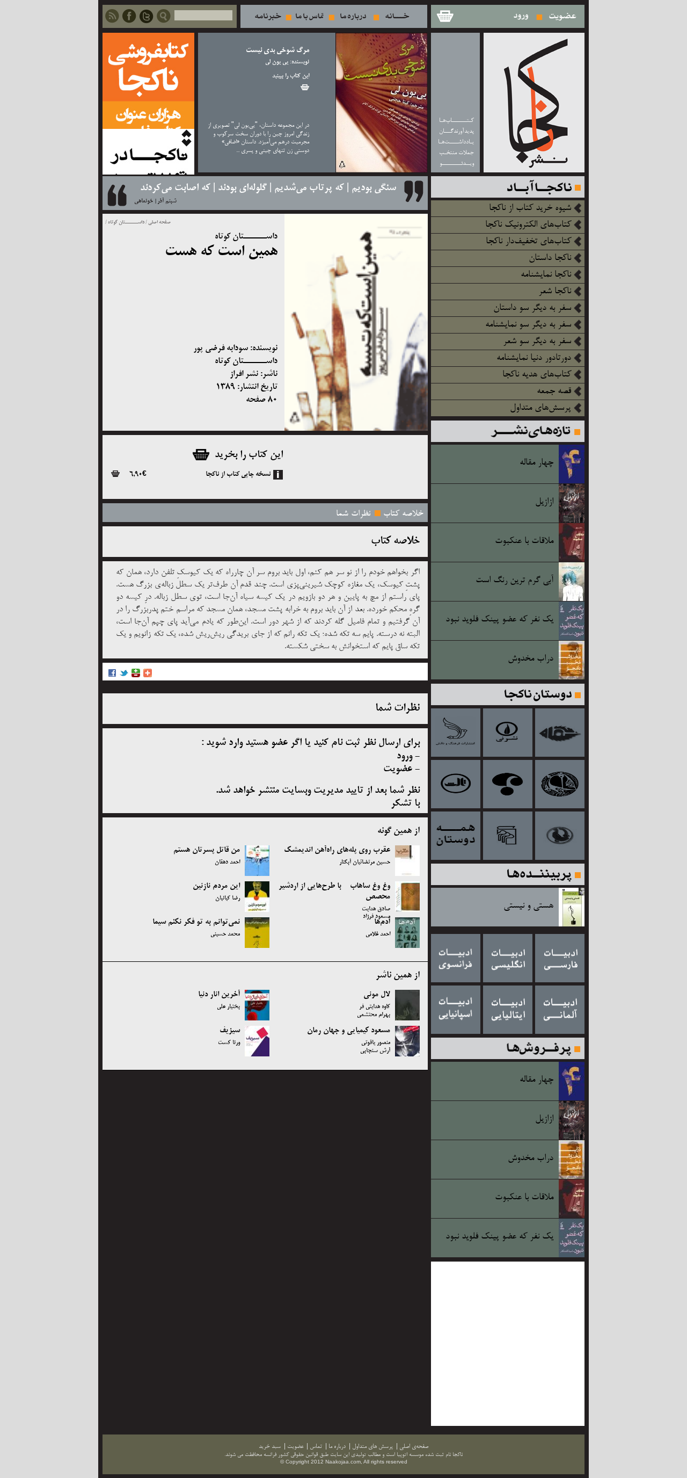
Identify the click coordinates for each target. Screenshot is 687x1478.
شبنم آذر (167, 201)
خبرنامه (268, 16)
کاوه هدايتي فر (374, 1007)
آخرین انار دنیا (219, 994)
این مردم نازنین (216, 886)
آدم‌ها (382, 922)
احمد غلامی (378, 934)
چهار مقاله (536, 463)
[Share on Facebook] (112, 675)
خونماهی (143, 201)
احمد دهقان (227, 862)
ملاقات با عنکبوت (524, 541)
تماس (310, 16)
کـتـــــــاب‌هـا (456, 120)
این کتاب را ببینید (290, 76)
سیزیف (230, 1030)
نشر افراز (244, 374)
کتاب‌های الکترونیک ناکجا (528, 225)
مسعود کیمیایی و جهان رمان (348, 1030)
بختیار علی (228, 1007)
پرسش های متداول (372, 1446)
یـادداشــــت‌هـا (456, 142)
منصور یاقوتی (375, 1043)
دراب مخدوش (530, 659)
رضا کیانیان (227, 898)
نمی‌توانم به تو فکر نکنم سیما (196, 922)
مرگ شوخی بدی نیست (277, 51)
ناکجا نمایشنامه (546, 275)
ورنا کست (229, 1043)
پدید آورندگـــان (456, 131)
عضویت (562, 16)
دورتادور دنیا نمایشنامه (533, 358)
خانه (397, 16)
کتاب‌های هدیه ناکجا (536, 375)
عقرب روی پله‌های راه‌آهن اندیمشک (337, 850)
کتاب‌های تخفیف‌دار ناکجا (528, 241)
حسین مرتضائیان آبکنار (364, 862)
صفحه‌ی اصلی (413, 1446)
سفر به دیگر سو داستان (532, 308)
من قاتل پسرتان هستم (206, 850)
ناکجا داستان (550, 258)
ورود (521, 16)
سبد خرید (444, 16)
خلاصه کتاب (403, 514)
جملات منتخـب (456, 152)
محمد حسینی (225, 934)
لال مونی (376, 994)
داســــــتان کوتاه (125, 222)
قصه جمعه (554, 391)
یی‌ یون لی (276, 62)
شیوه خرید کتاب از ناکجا (530, 208)
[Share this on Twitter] (124, 675)
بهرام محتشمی (373, 1015)
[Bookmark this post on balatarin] (135, 675)
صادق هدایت (376, 909)
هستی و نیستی (528, 906)
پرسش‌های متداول (540, 408)
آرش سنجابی (375, 1051)
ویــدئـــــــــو (457, 163)
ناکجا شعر (554, 291)
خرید (305, 87)
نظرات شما (353, 514)
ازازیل (544, 502)
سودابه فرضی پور (220, 348)
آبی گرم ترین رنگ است (514, 580)
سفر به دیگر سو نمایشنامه (528, 325)
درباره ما (353, 16)
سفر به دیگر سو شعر (537, 341)
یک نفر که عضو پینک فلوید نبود (499, 619)
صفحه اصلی (159, 222)
